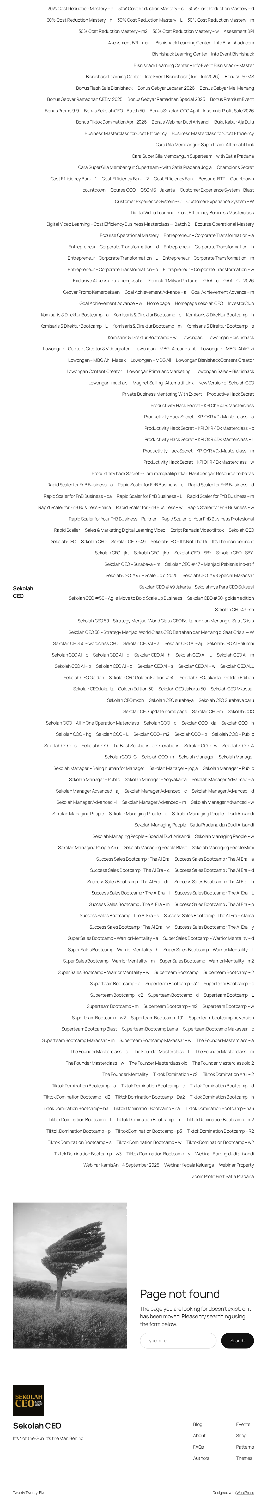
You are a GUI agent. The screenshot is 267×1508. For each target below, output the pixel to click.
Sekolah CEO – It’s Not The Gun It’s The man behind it (202, 541)
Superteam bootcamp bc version (221, 1017)
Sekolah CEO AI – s (155, 666)
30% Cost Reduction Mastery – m (220, 20)
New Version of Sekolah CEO (226, 382)
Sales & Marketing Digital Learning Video (125, 530)
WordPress (245, 1492)
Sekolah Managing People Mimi (223, 847)
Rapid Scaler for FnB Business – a (80, 484)
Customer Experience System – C (148, 201)
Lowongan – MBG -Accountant (165, 348)
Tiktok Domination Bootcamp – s (80, 1142)
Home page (158, 303)
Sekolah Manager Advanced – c (155, 791)
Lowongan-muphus (108, 382)
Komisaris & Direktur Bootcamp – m (147, 326)
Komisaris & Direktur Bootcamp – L (74, 326)
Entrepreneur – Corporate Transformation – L (113, 258)
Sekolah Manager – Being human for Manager (98, 768)
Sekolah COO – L (112, 734)
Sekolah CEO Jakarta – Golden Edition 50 (113, 688)
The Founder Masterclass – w (95, 1063)
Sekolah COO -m (158, 756)
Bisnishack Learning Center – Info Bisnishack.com (204, 42)
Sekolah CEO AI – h (152, 655)
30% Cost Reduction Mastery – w (186, 31)
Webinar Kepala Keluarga (189, 1165)
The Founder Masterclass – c (99, 1051)
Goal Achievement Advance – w (111, 303)
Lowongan (192, 337)
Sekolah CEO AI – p (73, 666)
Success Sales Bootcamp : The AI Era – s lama (209, 915)
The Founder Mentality (125, 1074)
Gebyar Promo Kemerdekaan (91, 292)
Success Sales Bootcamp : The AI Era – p (214, 904)
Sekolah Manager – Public (228, 768)
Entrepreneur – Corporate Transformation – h (209, 246)
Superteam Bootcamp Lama (150, 1029)
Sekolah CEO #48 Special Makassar (218, 575)
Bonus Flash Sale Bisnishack (104, 88)
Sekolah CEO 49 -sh (234, 609)
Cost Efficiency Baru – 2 (125, 178)
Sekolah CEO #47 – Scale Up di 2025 (142, 575)
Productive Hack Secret (230, 394)
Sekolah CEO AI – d (111, 655)
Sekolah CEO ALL (237, 666)
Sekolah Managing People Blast (155, 847)
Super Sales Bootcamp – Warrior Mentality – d (208, 938)
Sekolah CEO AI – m (235, 655)
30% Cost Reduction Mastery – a (80, 8)
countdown (94, 190)
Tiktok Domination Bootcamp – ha (146, 1108)
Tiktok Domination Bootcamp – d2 (77, 1097)
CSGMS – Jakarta (158, 190)
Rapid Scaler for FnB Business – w (149, 507)
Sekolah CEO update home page (155, 711)
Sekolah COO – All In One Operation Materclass (92, 723)
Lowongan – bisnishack (231, 337)
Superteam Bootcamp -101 (157, 1017)
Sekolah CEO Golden (84, 677)
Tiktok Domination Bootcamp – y (158, 1153)
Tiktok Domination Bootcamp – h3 (75, 1108)
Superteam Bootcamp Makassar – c (218, 1029)
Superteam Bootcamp (176, 972)
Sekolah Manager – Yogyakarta (155, 779)
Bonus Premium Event (232, 99)
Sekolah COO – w (201, 745)
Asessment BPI (239, 31)
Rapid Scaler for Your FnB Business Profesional (208, 519)
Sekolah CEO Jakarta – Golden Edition (217, 677)
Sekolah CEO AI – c (70, 655)
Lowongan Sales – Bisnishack (225, 371)
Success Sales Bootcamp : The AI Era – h (214, 881)
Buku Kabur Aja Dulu (234, 122)
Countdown (242, 178)
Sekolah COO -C (121, 756)
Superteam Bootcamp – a (115, 983)
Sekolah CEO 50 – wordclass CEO (85, 643)
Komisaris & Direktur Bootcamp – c (147, 314)
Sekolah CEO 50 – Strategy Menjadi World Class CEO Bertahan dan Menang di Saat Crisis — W (161, 632)
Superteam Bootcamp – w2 (99, 1017)
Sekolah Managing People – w (224, 836)
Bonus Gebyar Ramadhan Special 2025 (166, 99)
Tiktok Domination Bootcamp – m (148, 1119)
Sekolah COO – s (60, 745)
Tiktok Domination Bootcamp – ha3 (219, 1108)
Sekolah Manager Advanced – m (154, 802)
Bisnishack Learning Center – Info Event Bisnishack (203, 54)
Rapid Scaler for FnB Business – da (78, 496)
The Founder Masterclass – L (161, 1051)
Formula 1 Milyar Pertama (173, 280)
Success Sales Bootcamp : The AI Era (132, 859)
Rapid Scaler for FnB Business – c (150, 484)
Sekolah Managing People (78, 813)
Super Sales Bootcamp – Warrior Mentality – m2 (207, 961)
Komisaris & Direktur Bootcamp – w (142, 337)
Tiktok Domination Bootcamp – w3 (88, 1153)
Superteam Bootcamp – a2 (172, 983)
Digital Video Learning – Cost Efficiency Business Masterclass (192, 212)
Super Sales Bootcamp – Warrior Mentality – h (113, 949)
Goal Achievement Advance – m (222, 292)
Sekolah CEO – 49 (128, 541)
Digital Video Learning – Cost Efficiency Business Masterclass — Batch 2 (118, 224)
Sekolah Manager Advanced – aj (87, 791)
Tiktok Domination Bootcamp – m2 (220, 1119)
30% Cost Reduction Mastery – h (79, 20)
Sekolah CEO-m (207, 711)
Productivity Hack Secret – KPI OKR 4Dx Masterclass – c (199, 428)
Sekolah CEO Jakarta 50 (182, 688)
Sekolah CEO (23, 592)
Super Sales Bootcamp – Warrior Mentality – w (103, 972)
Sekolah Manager (196, 756)
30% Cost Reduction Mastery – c (151, 8)
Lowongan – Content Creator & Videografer (86, 348)
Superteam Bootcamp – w (228, 1006)
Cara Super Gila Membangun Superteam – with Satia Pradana (193, 156)
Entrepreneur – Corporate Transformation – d (114, 246)
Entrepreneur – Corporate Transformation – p (113, 269)
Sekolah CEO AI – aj (183, 643)
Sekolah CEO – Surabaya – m (132, 564)
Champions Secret (235, 167)
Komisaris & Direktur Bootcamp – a (75, 314)
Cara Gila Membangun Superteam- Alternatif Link (205, 144)
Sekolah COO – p (190, 734)
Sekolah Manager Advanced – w (222, 802)
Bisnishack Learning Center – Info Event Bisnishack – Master (194, 65)
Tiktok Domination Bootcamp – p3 (149, 1131)
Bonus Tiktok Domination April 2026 (111, 122)
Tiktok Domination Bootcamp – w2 (220, 1142)
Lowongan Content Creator (94, 371)
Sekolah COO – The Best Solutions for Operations (130, 745)
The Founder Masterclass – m (224, 1051)
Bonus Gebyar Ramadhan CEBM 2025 (85, 99)
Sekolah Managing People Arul (88, 847)
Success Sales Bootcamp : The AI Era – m (129, 904)
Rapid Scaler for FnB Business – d (221, 484)
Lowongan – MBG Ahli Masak (97, 360)
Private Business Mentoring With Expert (162, 394)
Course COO (123, 190)
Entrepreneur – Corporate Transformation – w (208, 269)
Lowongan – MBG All (151, 360)
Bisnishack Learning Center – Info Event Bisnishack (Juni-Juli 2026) (153, 76)
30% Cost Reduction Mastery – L (150, 20)
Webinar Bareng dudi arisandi (224, 1153)
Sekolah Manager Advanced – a (223, 779)
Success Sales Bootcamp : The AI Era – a (214, 859)
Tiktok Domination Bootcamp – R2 (220, 1131)
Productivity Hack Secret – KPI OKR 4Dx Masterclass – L (199, 439)
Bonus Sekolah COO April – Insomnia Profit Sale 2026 (202, 110)
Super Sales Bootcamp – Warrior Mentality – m (109, 961)
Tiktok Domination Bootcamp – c (153, 1085)
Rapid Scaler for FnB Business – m (220, 496)
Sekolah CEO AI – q (114, 666)
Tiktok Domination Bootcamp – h (222, 1097)
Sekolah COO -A (238, 745)
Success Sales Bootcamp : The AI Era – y (214, 927)
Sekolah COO (241, 711)
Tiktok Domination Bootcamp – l (79, 1119)
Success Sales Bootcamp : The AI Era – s (119, 915)
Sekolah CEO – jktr (151, 552)
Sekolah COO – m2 (151, 734)
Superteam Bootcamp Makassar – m (78, 1040)
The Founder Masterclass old (158, 1063)
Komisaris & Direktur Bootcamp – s (220, 326)
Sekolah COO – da (198, 723)
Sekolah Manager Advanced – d (223, 791)
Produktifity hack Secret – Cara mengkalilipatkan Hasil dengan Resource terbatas (173, 473)
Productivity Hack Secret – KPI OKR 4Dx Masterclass (202, 405)
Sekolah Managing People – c (138, 813)
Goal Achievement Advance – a (155, 292)
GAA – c (211, 280)
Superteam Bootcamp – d (173, 995)
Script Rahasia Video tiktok (197, 530)
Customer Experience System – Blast (217, 190)
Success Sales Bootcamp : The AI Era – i (131, 893)
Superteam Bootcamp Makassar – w (155, 1040)
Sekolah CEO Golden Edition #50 (141, 677)
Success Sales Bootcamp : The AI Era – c (129, 870)
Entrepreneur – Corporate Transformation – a (209, 235)
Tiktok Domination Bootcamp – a (84, 1085)
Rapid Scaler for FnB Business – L (149, 496)
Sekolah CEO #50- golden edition (220, 598)
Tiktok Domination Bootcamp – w (149, 1142)
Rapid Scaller (67, 530)
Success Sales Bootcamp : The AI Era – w (129, 927)
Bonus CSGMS (239, 76)
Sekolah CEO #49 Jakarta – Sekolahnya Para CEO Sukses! (196, 587)
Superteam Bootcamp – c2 (116, 995)
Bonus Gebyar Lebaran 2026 (166, 88)
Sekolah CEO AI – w (196, 666)
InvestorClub (241, 303)
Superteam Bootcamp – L (229, 995)
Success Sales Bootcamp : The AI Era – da (128, 881)
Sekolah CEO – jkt (112, 552)
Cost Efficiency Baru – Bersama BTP (189, 178)
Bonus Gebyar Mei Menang (227, 88)
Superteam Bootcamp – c (229, 983)
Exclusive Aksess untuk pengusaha (108, 280)
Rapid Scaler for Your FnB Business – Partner (113, 519)
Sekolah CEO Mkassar (232, 688)
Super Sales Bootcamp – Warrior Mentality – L (208, 949)
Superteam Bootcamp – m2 (170, 1006)
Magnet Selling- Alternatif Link (163, 382)
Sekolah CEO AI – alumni (230, 643)
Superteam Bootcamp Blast (89, 1029)
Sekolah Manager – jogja (173, 768)
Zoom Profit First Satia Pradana (223, 1176)
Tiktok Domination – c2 (175, 1074)
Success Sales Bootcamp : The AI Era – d (214, 870)
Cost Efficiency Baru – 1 (74, 178)
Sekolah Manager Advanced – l (87, 802)
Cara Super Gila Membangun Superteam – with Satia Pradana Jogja (145, 167)
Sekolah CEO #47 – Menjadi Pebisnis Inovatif (209, 564)
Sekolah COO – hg (73, 734)
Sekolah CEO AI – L (193, 655)
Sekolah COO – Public (233, 734)
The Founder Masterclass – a (225, 1040)
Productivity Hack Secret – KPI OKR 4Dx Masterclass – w (198, 462)
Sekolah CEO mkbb (125, 700)
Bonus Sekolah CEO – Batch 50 (114, 110)
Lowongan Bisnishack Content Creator (215, 360)
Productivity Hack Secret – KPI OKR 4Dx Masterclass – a (199, 416)
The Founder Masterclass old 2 (223, 1063)
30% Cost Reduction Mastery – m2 (113, 31)
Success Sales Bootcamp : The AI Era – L (214, 893)
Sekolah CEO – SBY (192, 552)
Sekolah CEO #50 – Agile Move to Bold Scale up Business (125, 598)
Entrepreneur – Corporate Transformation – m (208, 258)
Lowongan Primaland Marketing (158, 371)
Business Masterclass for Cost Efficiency (126, 133)
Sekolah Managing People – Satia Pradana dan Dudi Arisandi (194, 825)
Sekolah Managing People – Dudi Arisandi (213, 813)
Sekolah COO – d (160, 723)
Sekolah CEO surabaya (171, 700)
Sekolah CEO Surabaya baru (226, 700)
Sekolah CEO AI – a (141, 643)
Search (237, 1340)
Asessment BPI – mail (129, 42)
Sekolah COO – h (237, 723)
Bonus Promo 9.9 (62, 110)
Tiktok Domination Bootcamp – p (78, 1131)
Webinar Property (236, 1165)
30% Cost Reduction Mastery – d (221, 8)
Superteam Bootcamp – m (112, 1006)
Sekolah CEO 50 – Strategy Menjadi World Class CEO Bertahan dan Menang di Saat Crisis (166, 620)
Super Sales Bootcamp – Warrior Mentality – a (113, 938)
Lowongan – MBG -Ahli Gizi (227, 348)
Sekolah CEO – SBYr (235, 552)
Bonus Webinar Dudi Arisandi (180, 122)
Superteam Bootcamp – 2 (228, 972)
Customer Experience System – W (220, 201)
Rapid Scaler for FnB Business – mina (74, 507)
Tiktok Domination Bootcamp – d (222, 1085)
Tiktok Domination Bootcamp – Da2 (150, 1097)
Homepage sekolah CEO (199, 303)
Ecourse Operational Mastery (224, 224)
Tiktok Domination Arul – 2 (228, 1074)
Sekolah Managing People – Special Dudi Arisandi (141, 836)
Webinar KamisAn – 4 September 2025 (121, 1165)
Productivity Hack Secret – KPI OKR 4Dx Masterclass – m (198, 451)
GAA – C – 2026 (238, 280)
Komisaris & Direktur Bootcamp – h (220, 314)
